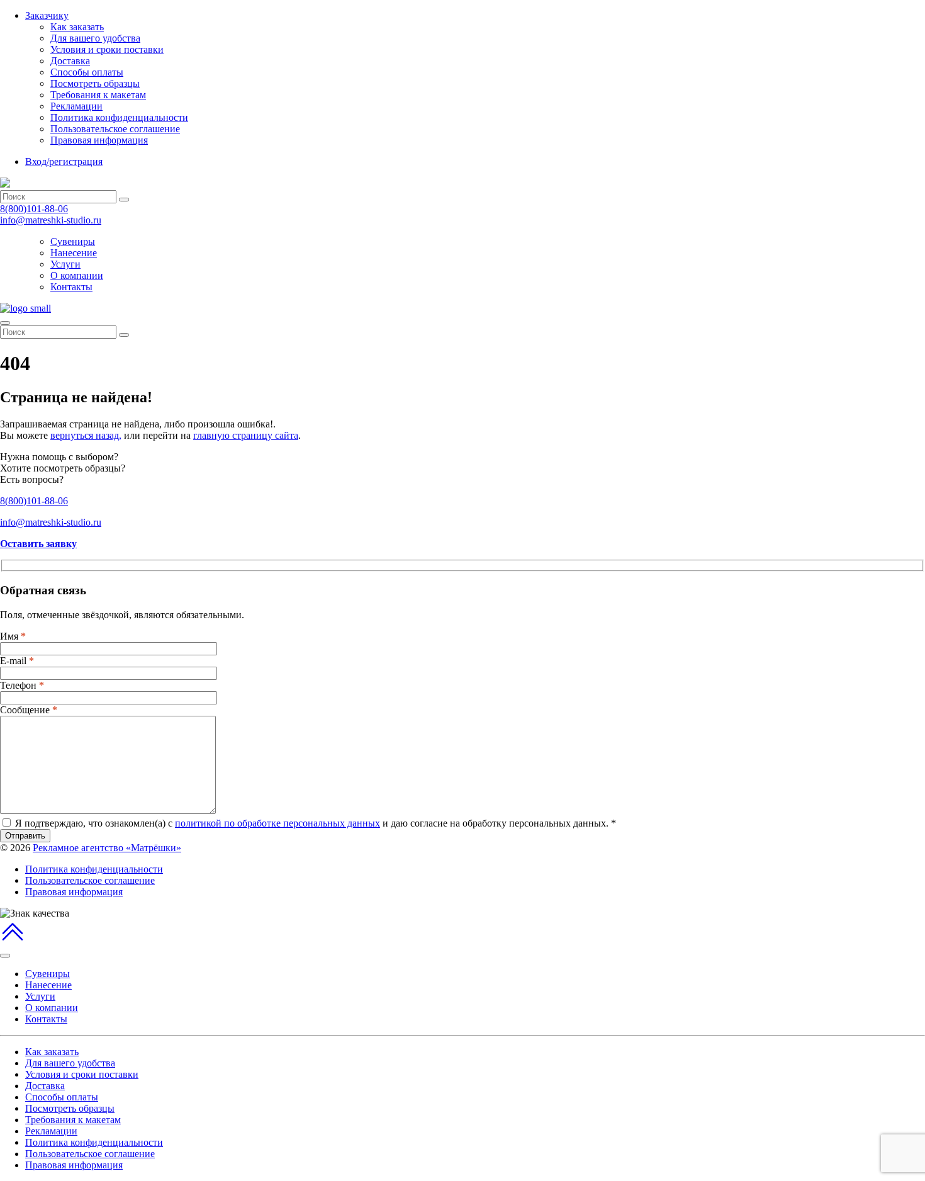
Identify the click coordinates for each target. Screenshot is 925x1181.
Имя (13, 636)
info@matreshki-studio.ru (50, 220)
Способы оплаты (86, 72)
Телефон (22, 685)
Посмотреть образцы (95, 83)
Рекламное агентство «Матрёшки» (107, 847)
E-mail (17, 660)
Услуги (65, 264)
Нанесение (73, 252)
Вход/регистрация (64, 161)
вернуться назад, (85, 435)
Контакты (71, 286)
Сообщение (28, 709)
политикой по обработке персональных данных (277, 823)
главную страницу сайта (245, 435)
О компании (76, 275)
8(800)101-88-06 (34, 208)
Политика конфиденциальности (119, 117)
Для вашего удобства (95, 38)
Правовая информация (99, 140)
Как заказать (77, 26)
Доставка (70, 60)
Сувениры (72, 241)
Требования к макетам (98, 94)
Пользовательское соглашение (115, 128)
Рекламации (76, 106)
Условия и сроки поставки (107, 49)
